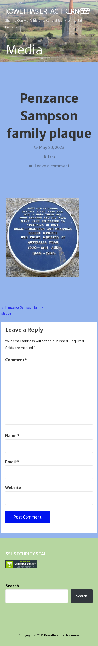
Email (12, 461)
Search (12, 586)
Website (13, 487)
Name (12, 435)
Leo (51, 156)
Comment (16, 360)
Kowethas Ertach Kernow (47, 11)
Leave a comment (52, 166)
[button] (85, 12)
